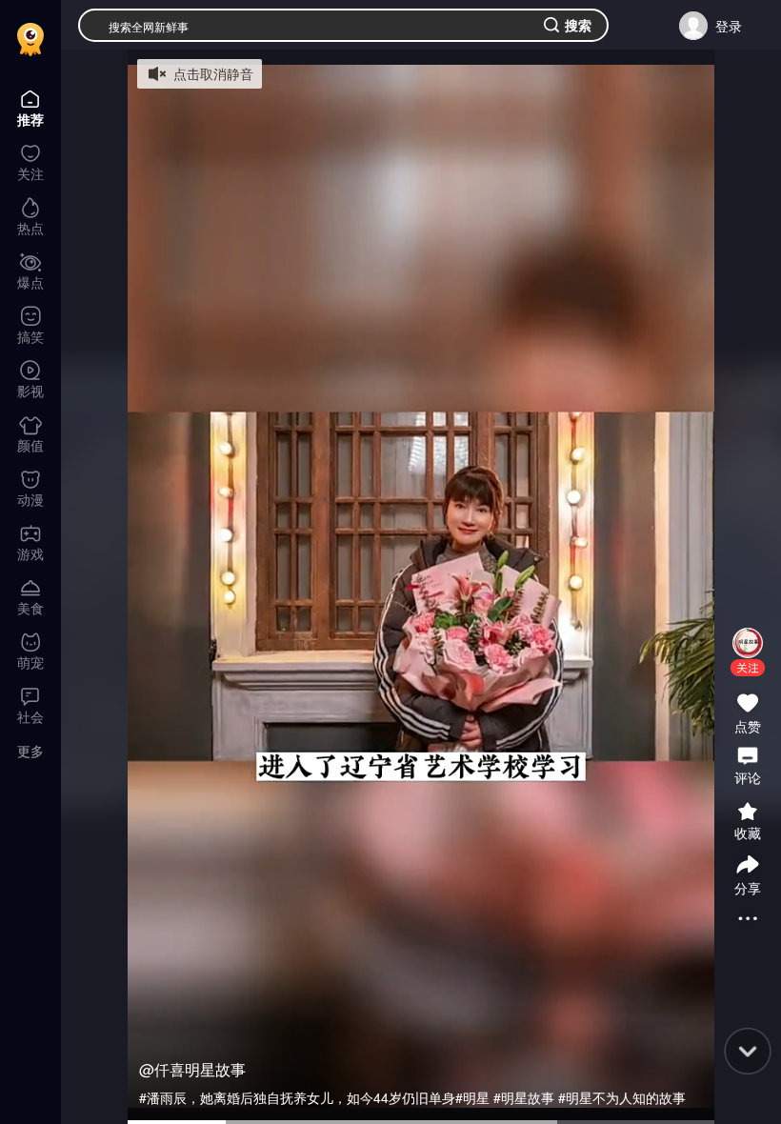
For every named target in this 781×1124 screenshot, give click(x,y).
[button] (748, 667)
